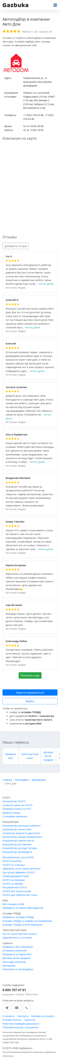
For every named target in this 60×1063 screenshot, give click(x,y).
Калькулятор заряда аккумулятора (22, 836)
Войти (30, 701)
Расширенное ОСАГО (14, 887)
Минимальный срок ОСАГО (18, 857)
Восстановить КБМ (13, 904)
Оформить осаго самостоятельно (21, 868)
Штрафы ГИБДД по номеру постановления (27, 921)
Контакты (22, 1016)
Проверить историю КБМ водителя (22, 907)
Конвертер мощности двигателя (21, 833)
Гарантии (29, 1019)
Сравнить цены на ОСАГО (17, 805)
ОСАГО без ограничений (16, 891)
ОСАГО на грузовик (13, 880)
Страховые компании (14, 816)
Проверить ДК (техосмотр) (17, 946)
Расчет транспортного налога (19, 933)
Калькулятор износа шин (16, 829)
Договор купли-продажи (48, 756)
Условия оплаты (11, 1019)
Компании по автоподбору (17, 969)
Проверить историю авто (17, 954)
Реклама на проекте (42, 1016)
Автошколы (9, 965)
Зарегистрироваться (30, 692)
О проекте (8, 1016)
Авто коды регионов (14, 961)
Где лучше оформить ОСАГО (18, 872)
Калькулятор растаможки (17, 844)
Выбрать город (11, 812)
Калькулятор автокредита (17, 852)
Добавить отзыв (15, 246)
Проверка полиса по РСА (16, 808)
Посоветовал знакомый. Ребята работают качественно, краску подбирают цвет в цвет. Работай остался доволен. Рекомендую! (30, 655)
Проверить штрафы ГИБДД (18, 917)
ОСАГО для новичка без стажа (19, 894)
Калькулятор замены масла (18, 840)
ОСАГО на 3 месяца (13, 864)
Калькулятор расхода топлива (19, 848)
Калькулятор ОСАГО (14, 801)
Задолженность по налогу (17, 937)
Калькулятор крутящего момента (21, 825)
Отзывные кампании (14, 950)
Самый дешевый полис (15, 876)
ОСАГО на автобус (12, 883)
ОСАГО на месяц (12, 861)
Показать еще (30, 675)
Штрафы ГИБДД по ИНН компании (22, 924)
